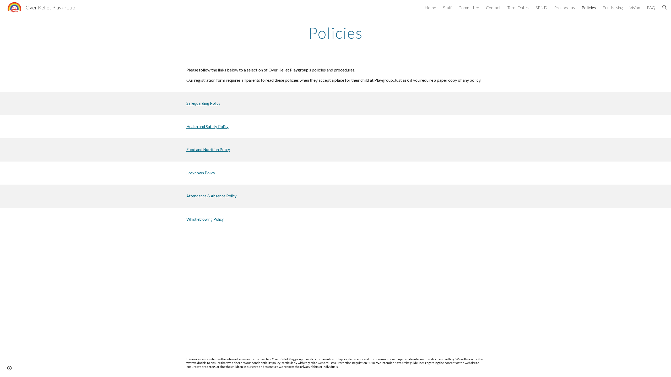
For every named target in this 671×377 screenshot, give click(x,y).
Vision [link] (635, 7)
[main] (335, 32)
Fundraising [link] (613, 7)
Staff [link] (447, 7)
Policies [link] (589, 7)
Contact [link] (493, 7)
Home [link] (430, 7)
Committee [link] (468, 7)
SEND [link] (541, 7)
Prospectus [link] (564, 7)
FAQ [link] (651, 7)
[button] (664, 7)
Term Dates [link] (518, 7)
